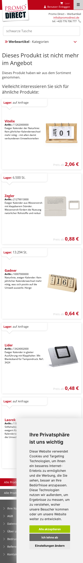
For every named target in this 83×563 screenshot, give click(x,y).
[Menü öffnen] (78, 5)
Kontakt (12, 554)
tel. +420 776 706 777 (64, 21)
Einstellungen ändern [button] (50, 545)
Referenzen (15, 547)
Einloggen (64, 6)
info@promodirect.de (66, 17)
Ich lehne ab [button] (50, 537)
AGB (10, 516)
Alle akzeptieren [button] (50, 529)
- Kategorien (29, 41)
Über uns (13, 531)
